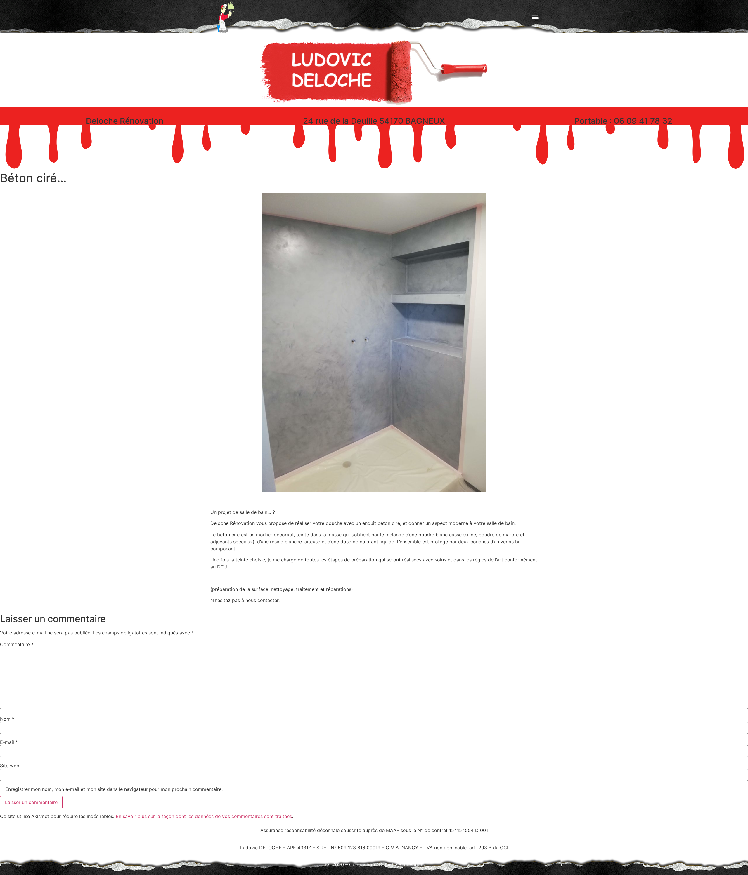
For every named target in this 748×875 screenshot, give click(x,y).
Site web (9, 765)
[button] (535, 16)
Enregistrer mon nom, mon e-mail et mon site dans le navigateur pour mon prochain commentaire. (114, 789)
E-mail (9, 742)
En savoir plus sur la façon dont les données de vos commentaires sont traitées (204, 816)
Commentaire (17, 644)
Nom (7, 718)
